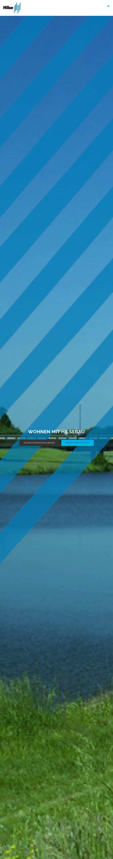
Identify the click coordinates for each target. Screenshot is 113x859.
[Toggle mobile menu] (108, 6)
